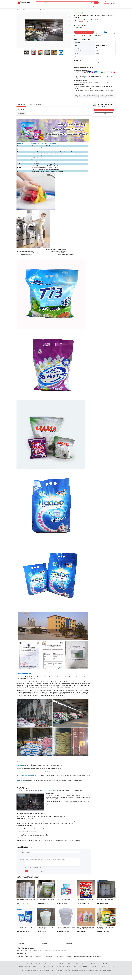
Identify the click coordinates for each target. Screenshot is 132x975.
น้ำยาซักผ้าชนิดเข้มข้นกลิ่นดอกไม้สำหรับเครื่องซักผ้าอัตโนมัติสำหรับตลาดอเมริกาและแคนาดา (45, 901)
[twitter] (106, 963)
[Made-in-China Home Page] (23, 2)
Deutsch (53, 966)
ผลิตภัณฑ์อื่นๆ (69, 943)
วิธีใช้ (100, 7)
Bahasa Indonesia (111, 966)
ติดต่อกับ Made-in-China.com (61, 963)
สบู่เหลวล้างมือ (69, 941)
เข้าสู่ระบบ (113, 3)
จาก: (23, 852)
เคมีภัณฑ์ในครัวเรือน (41, 10)
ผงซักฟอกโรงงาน (30, 956)
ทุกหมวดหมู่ (20, 7)
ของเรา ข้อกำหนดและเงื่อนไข (105, 970)
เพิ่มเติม (18, 959)
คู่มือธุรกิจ (99, 963)
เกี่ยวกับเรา (27, 963)
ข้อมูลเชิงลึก (93, 963)
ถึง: (23, 855)
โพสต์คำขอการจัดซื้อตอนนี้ (47, 871)
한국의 (75, 966)
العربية (80, 966)
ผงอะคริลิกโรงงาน (50, 956)
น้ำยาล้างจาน (94, 941)
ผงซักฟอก (18, 941)
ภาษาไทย (94, 966)
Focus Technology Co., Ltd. (67, 969)
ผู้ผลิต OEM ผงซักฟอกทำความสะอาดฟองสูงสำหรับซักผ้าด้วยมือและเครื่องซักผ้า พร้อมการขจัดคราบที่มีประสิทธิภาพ (66, 901)
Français (43, 966)
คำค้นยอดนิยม (70, 963)
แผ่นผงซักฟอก (44, 943)
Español (48, 966)
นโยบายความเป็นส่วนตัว (49, 963)
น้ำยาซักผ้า (49, 10)
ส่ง (26, 871)
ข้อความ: (22, 859)
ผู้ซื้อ (93, 7)
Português (59, 966)
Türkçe (99, 966)
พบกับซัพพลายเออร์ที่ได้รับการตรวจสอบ (82, 963)
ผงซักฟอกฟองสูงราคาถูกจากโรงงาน (24, 927)
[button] (92, 2)
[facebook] (103, 963)
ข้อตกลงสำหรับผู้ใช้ (39, 963)
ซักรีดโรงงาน (20, 956)
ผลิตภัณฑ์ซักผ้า (39, 956)
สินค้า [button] (37, 3)
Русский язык (69, 966)
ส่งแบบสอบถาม (84, 32)
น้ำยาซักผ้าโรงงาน (60, 956)
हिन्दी (89, 966)
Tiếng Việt (104, 966)
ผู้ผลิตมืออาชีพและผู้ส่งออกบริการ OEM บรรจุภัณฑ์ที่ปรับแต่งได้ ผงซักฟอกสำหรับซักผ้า (85, 901)
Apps (106, 7)
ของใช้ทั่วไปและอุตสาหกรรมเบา (28, 10)
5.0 (99, 106)
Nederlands (85, 966)
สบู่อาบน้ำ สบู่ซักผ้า (20, 943)
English (24, 966)
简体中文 (29, 966)
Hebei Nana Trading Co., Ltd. (84, 19)
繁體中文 (34, 966)
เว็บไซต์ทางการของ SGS (47, 790)
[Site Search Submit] (96, 2)
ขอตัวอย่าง (98, 35)
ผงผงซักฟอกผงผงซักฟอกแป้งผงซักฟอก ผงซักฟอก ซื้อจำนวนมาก (87, 956)
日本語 (39, 966)
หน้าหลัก (18, 10)
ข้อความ (32, 963)
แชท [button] (106, 32)
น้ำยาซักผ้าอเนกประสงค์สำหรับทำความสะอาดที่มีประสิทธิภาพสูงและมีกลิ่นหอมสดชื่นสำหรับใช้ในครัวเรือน (85, 929)
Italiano (64, 966)
